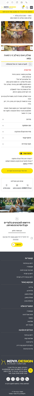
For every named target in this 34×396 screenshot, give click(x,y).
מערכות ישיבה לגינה (26, 270)
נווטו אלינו (6, 188)
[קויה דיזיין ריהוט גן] (17, 362)
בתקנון (25, 164)
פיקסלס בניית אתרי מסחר (17, 394)
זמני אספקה (26, 125)
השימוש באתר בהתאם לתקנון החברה (17, 384)
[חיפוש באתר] (27, 7)
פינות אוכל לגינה (28, 314)
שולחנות (30, 321)
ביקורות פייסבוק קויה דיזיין (25, 345)
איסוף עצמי (27, 138)
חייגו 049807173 (27, 188)
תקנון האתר (14, 237)
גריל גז (31, 287)
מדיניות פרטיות (28, 349)
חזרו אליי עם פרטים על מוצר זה (17, 171)
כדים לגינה (29, 342)
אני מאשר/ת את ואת (16, 238)
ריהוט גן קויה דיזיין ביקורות (25, 277)
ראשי (29, 15)
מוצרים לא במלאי (20, 15)
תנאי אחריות (26, 144)
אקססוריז (30, 311)
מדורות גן (30, 291)
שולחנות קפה (28, 338)
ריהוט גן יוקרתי (28, 273)
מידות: (28, 119)
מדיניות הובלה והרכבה (23, 132)
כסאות (31, 318)
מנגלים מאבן (29, 294)
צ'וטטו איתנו (17, 188)
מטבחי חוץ (29, 325)
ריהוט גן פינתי (28, 335)
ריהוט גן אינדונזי (28, 263)
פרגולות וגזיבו (28, 301)
